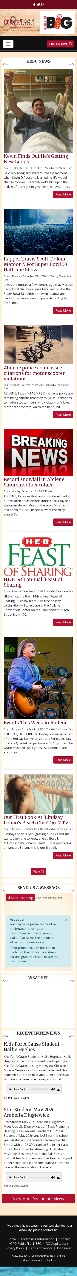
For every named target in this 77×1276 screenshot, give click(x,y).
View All (38, 871)
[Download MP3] (58, 1089)
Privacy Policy (14, 1248)
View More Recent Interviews (38, 1198)
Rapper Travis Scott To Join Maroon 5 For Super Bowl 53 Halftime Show (35, 264)
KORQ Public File (19, 1244)
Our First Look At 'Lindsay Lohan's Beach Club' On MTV (36, 820)
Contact (64, 1239)
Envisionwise (36, 1260)
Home (11, 1239)
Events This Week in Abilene (35, 723)
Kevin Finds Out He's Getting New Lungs (36, 159)
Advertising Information (37, 1239)
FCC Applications (57, 1244)
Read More (63, 194)
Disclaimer (64, 1248)
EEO (38, 1244)
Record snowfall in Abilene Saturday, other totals (34, 482)
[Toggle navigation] (8, 44)
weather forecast (38, 1024)
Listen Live (59, 44)
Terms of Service (40, 1248)
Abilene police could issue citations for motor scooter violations (34, 373)
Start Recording (21, 898)
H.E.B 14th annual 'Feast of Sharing (33, 582)
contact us (50, 1230)
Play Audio (20, 1089)
